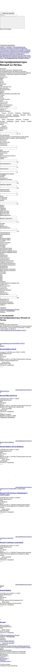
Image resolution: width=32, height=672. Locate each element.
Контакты (11, 641)
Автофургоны (23, 48)
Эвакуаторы (13, 51)
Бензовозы (17, 52)
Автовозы (7, 51)
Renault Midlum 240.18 (8, 349)
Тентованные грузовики (7, 52)
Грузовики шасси (5, 50)
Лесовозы (3, 54)
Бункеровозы (20, 54)
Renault (3, 622)
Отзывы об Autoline (20, 647)
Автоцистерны (25, 52)
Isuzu (28, 55)
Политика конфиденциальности (20, 646)
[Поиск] (12, 22)
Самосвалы (3, 48)
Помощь (6, 641)
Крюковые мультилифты (17, 50)
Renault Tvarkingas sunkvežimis (11, 542)
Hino (21, 55)
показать (3, 308)
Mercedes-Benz (7, 57)
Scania (29, 57)
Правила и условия (5, 646)
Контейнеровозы (11, 54)
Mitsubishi (15, 57)
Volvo (1, 58)
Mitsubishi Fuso (22, 57)
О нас (1, 641)
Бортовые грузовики (13, 48)
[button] (16, 37)
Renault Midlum (5, 590)
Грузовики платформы (24, 51)
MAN (1, 57)
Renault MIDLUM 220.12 (8, 395)
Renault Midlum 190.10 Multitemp (12, 446)
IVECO (25, 55)
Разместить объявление (8, 417)
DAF (18, 55)
